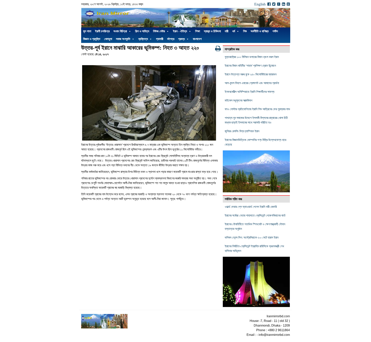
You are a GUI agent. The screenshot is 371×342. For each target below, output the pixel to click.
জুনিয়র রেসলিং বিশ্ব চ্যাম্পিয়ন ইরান (242, 131)
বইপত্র (170, 39)
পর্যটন (275, 31)
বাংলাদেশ (197, 39)
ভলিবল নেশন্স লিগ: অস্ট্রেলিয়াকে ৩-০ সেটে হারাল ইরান (251, 237)
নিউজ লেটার (159, 31)
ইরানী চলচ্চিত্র (102, 31)
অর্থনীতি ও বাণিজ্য (260, 31)
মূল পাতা (87, 31)
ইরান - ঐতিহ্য (180, 31)
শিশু (245, 31)
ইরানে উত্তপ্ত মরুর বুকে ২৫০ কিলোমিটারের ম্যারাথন (251, 74)
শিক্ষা (197, 31)
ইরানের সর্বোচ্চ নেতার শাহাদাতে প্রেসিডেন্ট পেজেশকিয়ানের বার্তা (255, 215)
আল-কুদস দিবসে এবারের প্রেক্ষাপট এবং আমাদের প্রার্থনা (252, 83)
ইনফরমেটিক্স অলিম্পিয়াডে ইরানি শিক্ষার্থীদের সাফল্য (249, 91)
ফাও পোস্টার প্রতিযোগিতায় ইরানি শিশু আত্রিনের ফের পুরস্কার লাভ (258, 109)
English (260, 4)
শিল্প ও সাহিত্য (142, 31)
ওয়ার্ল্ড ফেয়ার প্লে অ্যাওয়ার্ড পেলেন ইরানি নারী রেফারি (251, 206)
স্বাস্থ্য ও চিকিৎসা (212, 31)
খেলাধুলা (108, 39)
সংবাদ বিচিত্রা (120, 31)
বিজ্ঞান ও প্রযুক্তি (91, 39)
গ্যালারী (159, 39)
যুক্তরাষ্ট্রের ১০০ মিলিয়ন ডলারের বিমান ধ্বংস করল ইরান (252, 57)
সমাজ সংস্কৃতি (123, 39)
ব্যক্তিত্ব (143, 39)
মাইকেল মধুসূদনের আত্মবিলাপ (238, 100)
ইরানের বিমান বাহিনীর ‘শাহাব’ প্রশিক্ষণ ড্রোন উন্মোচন (250, 65)
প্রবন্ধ (181, 39)
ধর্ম (233, 31)
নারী (226, 31)
